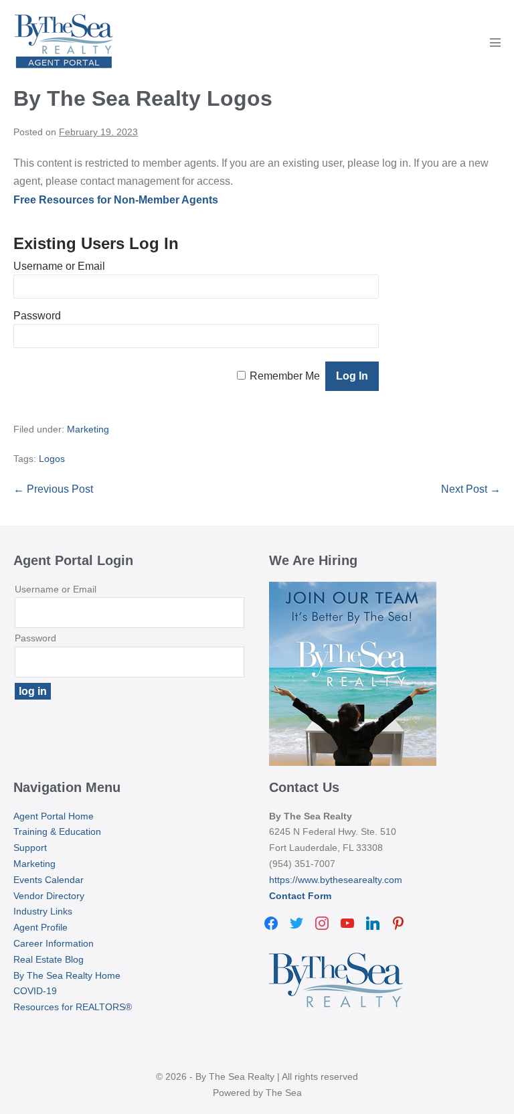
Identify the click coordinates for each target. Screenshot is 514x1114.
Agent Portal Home (53, 816)
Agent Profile (40, 927)
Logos (52, 458)
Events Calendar (48, 879)
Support (30, 847)
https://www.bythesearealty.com (335, 879)
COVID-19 (35, 990)
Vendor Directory (48, 895)
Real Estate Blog (48, 959)
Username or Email (59, 266)
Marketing (88, 429)
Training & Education (57, 831)
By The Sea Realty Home (66, 975)
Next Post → (471, 489)
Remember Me (285, 376)
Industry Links (42, 911)
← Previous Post (53, 489)
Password (37, 315)
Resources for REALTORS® (72, 1007)
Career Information (53, 943)
